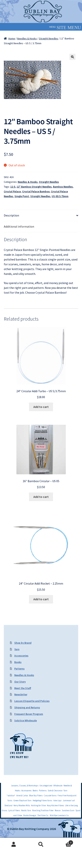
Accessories (21, 655)
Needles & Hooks (27, 38)
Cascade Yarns (50, 795)
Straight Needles (48, 38)
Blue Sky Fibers (36, 795)
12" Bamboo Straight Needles (34, 186)
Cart (63, 841)
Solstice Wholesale (25, 720)
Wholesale (57, 785)
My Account (13, 844)
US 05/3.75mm (60, 196)
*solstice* (11, 795)
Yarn (16, 649)
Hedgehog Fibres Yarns (42, 800)
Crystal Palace (12, 191)
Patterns (19, 668)
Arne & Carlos (22, 795)
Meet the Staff (22, 688)
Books (18, 662)
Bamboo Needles (63, 186)
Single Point (21, 196)
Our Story (20, 681)
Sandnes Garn (68, 810)
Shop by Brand (22, 642)
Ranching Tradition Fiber (43, 810)
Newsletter (20, 694)
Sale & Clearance (55, 790)
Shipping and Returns (27, 707)
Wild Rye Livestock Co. (59, 815)
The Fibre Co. (43, 815)
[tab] (41, 215)
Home (11, 38)
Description (11, 215)
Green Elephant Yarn (22, 800)
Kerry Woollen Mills (22, 805)
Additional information (19, 226)
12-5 (12, 186)
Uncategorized (45, 785)
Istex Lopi (57, 800)
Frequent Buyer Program (28, 714)
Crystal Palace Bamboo (36, 191)
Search (41, 844)
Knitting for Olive (38, 805)
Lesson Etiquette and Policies (32, 701)
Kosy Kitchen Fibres (55, 805)
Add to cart (41, 407)
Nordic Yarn (26, 810)
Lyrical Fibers (14, 810)
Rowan (58, 810)
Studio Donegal (29, 815)
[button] (52, 27)
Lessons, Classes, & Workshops (24, 785)
